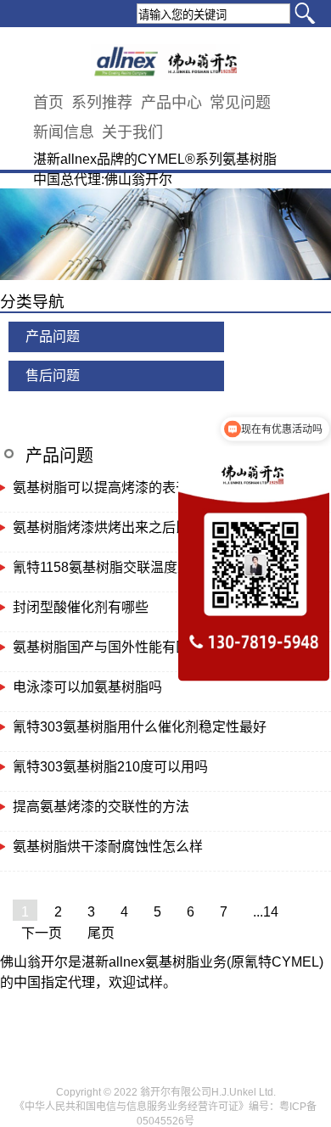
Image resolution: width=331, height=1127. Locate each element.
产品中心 (171, 102)
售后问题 (52, 375)
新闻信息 (63, 132)
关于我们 (132, 132)
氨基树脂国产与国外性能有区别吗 (114, 647)
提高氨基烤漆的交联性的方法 (101, 806)
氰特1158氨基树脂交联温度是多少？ (122, 567)
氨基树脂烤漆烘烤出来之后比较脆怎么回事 (142, 527)
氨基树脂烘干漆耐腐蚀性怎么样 (108, 846)
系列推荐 (101, 102)
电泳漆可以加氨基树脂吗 (87, 687)
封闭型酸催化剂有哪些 (81, 607)
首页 (48, 102)
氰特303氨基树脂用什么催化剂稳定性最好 (139, 727)
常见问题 (240, 102)
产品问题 (52, 336)
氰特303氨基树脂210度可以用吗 (110, 767)
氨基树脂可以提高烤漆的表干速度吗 (121, 487)
